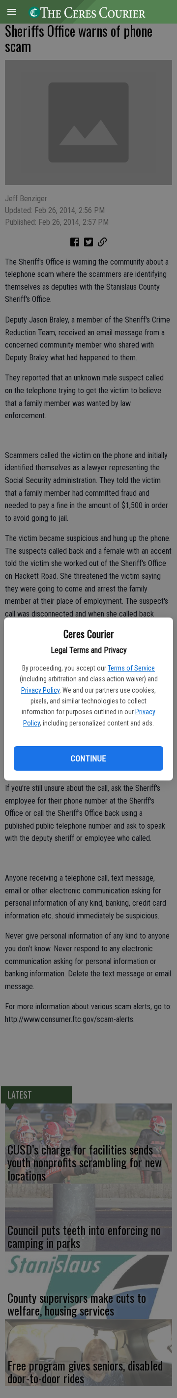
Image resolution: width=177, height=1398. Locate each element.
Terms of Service (131, 668)
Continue (88, 758)
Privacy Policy (40, 690)
